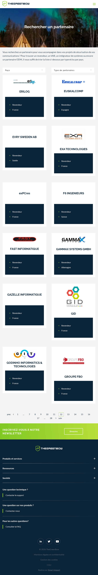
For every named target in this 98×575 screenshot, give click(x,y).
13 (68, 414)
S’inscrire (74, 431)
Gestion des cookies (49, 560)
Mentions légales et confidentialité (49, 554)
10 (47, 414)
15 (82, 414)
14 (75, 414)
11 (54, 414)
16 (89, 414)
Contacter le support (15, 495)
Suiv (60, 418)
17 (38, 418)
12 (61, 414)
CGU (49, 565)
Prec (9, 414)
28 (51, 418)
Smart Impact (54, 570)
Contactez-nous (13, 511)
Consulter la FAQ (13, 526)
